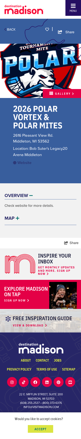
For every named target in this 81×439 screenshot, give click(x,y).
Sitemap (68, 369)
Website (24, 163)
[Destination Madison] (41, 347)
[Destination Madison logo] (24, 8)
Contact (42, 360)
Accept (40, 429)
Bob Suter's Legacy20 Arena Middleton (40, 151)
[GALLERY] (40, 70)
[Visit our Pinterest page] (58, 382)
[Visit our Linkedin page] (47, 382)
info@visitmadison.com (41, 407)
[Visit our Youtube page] (70, 382)
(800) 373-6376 (52, 403)
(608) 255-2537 (30, 403)
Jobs (57, 360)
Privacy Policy (19, 369)
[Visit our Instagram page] (12, 382)
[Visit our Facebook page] (35, 382)
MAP (10, 218)
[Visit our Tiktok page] (23, 382)
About (26, 360)
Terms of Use (46, 369)
